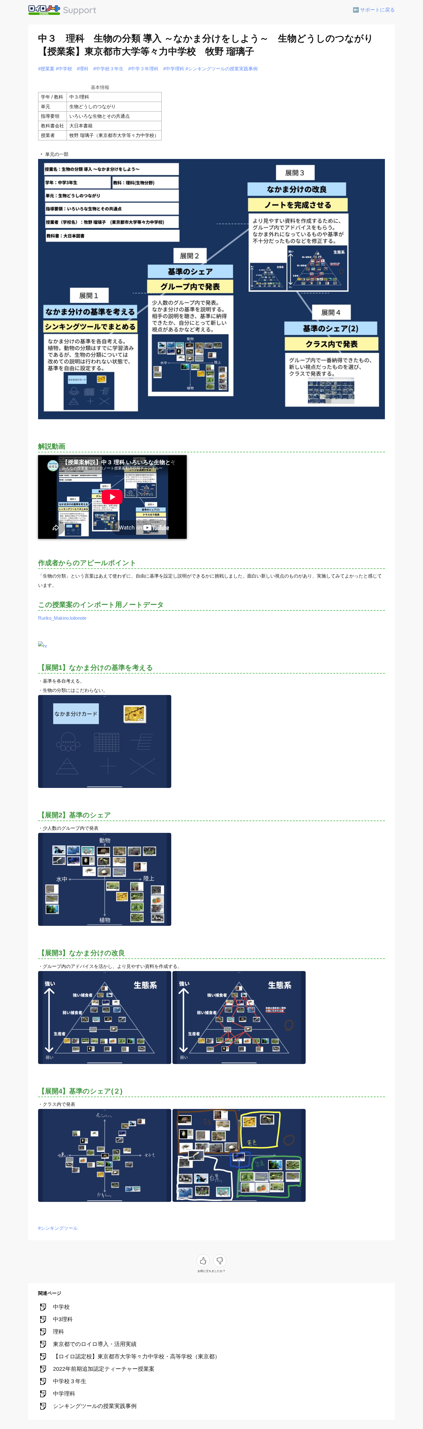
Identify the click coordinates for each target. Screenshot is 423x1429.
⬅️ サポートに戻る (374, 9)
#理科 (83, 68)
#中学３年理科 (143, 68)
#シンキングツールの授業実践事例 (221, 68)
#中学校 (64, 68)
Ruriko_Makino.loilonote (62, 618)
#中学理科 (173, 68)
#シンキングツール (58, 1228)
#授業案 (46, 68)
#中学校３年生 (108, 68)
